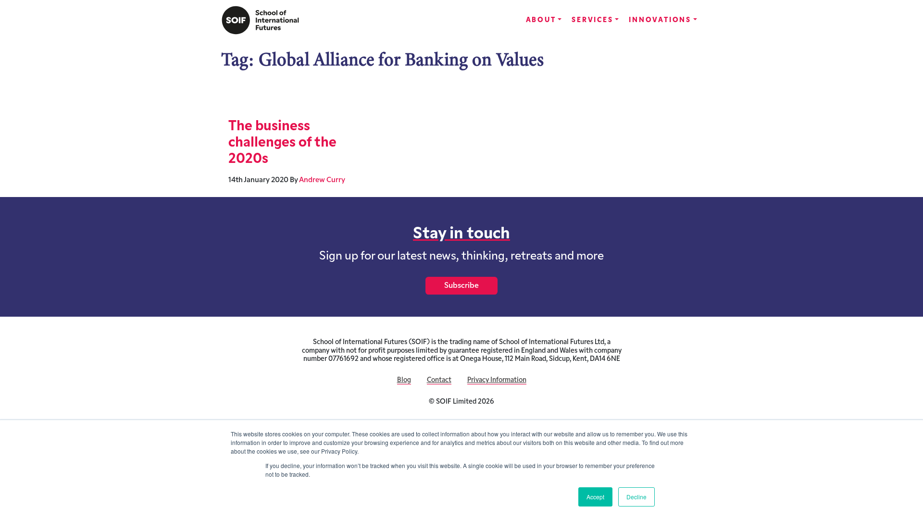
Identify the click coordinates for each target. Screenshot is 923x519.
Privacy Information (496, 380)
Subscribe (461, 286)
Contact (439, 380)
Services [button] (592, 20)
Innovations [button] (660, 20)
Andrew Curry (322, 180)
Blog (404, 380)
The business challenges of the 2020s (282, 143)
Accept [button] (595, 497)
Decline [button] (636, 497)
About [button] (541, 20)
